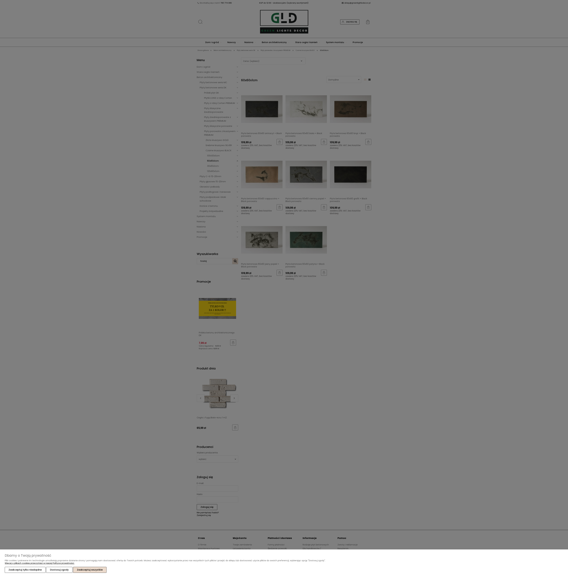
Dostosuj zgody (59, 569)
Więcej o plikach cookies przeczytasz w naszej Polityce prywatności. (39, 563)
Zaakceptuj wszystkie (90, 569)
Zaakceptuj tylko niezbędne (25, 569)
